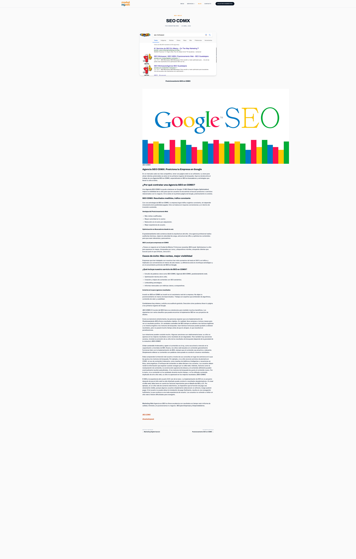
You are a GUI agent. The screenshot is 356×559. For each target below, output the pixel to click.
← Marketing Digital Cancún (151, 431)
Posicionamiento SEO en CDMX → (203, 431)
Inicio (182, 3)
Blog (199, 3)
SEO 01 (180, 15)
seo (175, 15)
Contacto (207, 3)
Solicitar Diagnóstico (225, 3)
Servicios (190, 3)
